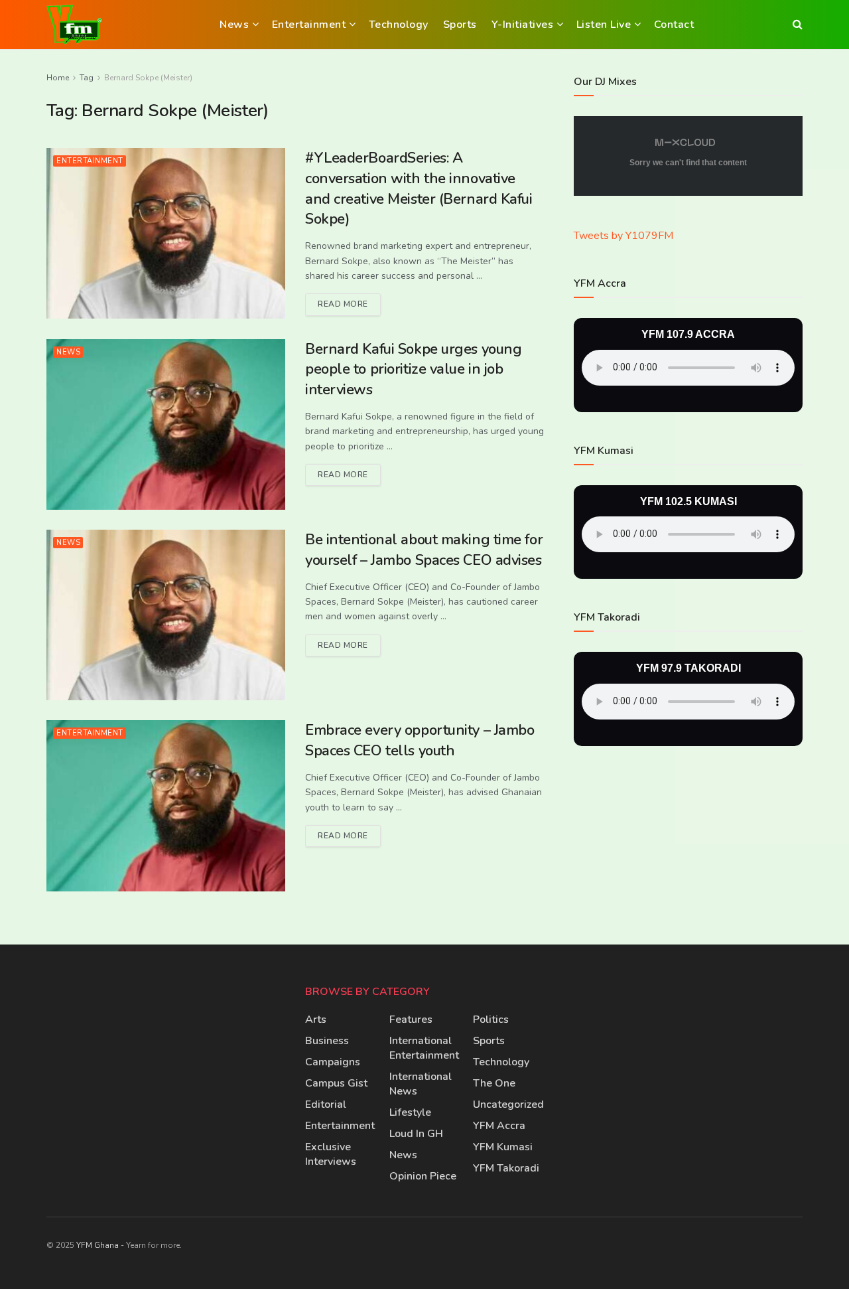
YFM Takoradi (506, 1168)
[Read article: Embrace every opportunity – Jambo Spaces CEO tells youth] (165, 805)
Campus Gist (336, 1083)
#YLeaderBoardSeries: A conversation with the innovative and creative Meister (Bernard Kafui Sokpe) (419, 188)
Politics (491, 1019)
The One (494, 1083)
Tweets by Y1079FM (623, 236)
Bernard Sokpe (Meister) (148, 77)
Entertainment (309, 24)
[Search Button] (798, 24)
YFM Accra (499, 1125)
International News (420, 1084)
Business (327, 1040)
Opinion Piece (422, 1176)
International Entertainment (424, 1048)
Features (410, 1019)
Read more (349, 301)
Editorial (325, 1104)
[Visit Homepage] (74, 24)
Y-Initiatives (522, 24)
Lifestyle (410, 1112)
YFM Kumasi (503, 1147)
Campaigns (332, 1062)
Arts (315, 1019)
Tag (87, 77)
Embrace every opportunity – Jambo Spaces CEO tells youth (419, 740)
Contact (674, 24)
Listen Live (603, 24)
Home (57, 77)
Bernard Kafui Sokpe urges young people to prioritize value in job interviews (413, 369)
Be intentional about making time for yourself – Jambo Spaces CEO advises (424, 550)
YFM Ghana (97, 1245)
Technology (398, 24)
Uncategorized (508, 1104)
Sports (460, 24)
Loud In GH (416, 1133)
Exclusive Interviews (330, 1154)
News (234, 24)
